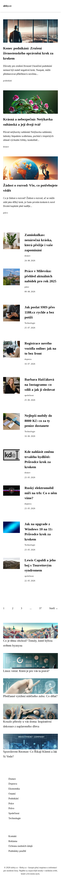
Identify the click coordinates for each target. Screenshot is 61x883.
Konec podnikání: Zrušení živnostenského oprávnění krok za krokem (28, 53)
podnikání (7, 81)
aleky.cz (7, 6)
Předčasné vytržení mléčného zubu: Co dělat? (30, 696)
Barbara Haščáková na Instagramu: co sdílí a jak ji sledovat (40, 384)
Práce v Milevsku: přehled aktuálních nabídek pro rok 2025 (40, 276)
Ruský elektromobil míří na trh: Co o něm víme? (41, 493)
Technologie (30, 323)
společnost (29, 395)
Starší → (53, 608)
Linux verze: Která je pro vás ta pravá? (26, 671)
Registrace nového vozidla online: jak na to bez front (40, 348)
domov (6, 147)
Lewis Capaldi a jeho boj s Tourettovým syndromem (40, 565)
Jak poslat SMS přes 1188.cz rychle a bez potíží (40, 312)
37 (40, 608)
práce (27, 287)
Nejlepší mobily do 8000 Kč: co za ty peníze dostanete (38, 421)
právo (5, 213)
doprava (28, 359)
